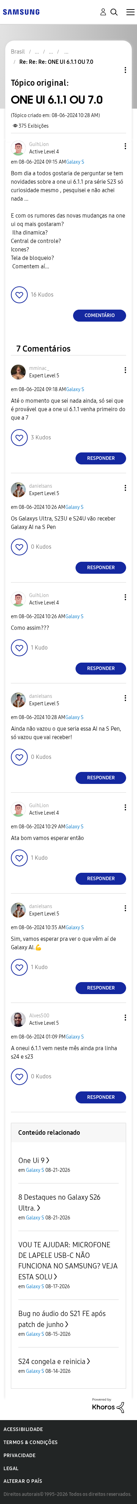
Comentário (100, 315)
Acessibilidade (23, 1429)
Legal (11, 1469)
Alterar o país (23, 1481)
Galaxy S (75, 162)
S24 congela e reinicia (51, 1361)
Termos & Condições (31, 1442)
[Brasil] (21, 11)
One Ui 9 (31, 1160)
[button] (113, 146)
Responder (101, 458)
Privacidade (20, 1456)
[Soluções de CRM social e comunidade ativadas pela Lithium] (108, 1405)
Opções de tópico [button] (113, 70)
